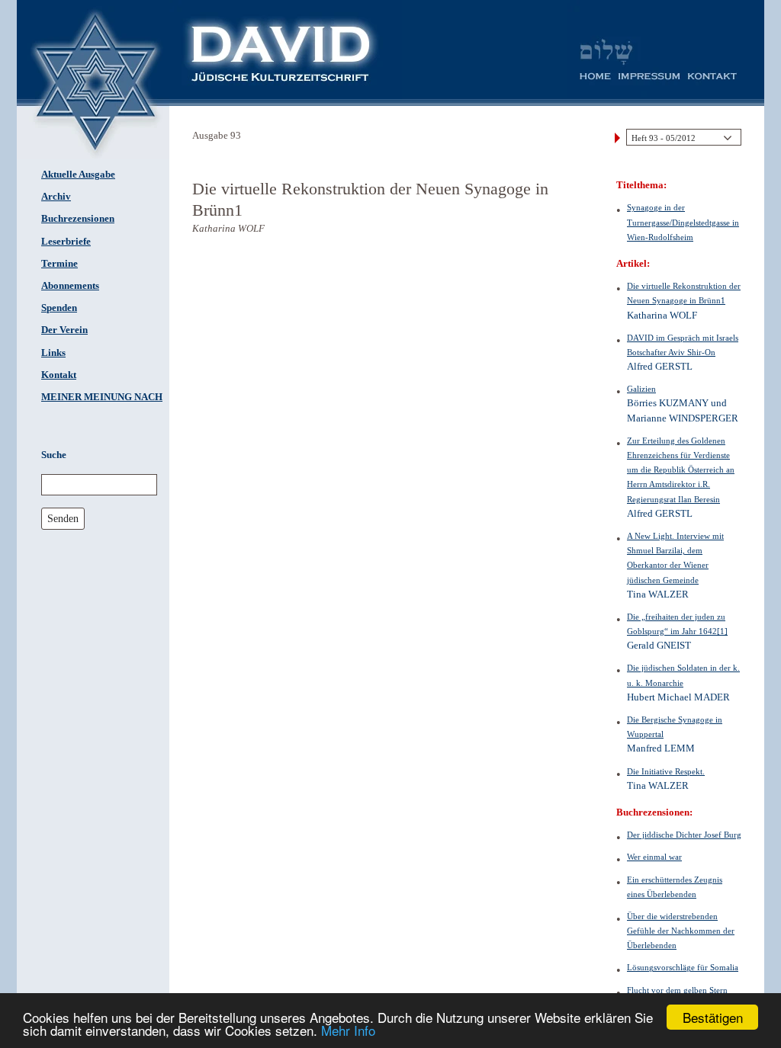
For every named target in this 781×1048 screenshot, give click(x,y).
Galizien (641, 388)
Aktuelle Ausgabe (78, 174)
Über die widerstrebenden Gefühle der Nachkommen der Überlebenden (680, 931)
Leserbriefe (66, 241)
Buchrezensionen (77, 218)
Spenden (59, 308)
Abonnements (70, 285)
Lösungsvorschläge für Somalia (682, 967)
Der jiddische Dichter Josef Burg (684, 834)
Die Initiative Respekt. (666, 771)
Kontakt (58, 375)
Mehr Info (348, 1030)
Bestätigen (713, 1017)
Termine (59, 263)
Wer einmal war (654, 856)
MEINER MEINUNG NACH (101, 397)
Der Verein (64, 330)
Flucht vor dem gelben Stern (677, 990)
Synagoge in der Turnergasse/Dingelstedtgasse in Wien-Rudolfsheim (683, 222)
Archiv (56, 196)
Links (53, 353)
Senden (63, 518)
